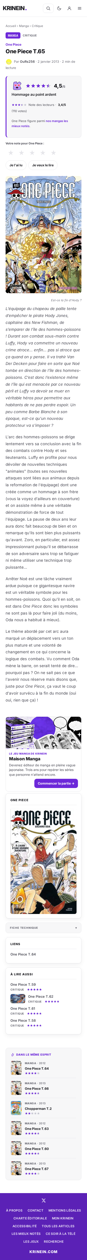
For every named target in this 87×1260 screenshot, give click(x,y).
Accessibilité (25, 1226)
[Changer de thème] (59, 8)
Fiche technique (24, 927)
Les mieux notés (26, 1234)
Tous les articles (58, 1226)
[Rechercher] (48, 8)
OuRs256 (27, 61)
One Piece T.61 (22, 1008)
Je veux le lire (43, 165)
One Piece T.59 (23, 984)
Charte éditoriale (30, 1218)
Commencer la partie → (56, 783)
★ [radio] (11, 152)
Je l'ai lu (16, 165)
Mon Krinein (63, 1218)
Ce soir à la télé (60, 1234)
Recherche (53, 1241)
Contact (35, 1210)
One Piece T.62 (40, 996)
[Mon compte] (69, 8)
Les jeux (31, 1241)
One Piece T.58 (23, 1020)
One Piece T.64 (23, 954)
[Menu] (79, 8)
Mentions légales (64, 1210)
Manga (24, 26)
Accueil (11, 26)
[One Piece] (43, 861)
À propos (14, 1210)
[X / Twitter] (43, 1200)
